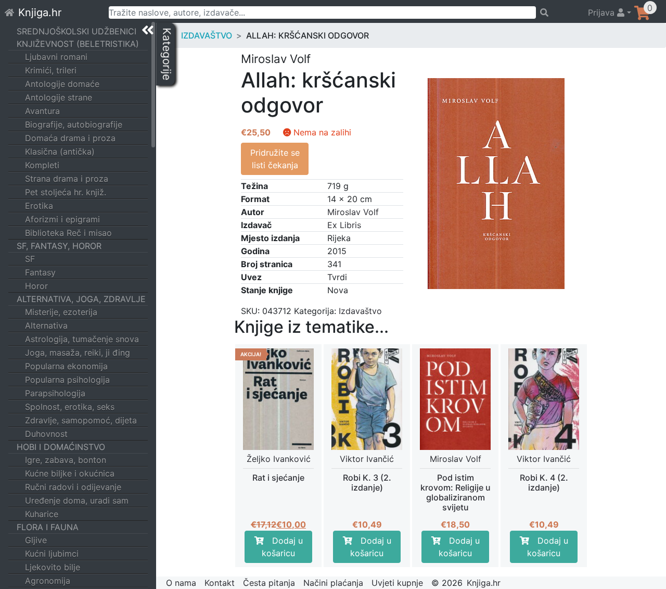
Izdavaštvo (206, 35)
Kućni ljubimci (52, 553)
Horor (36, 286)
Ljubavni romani (56, 57)
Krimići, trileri (50, 70)
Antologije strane (58, 97)
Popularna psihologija (67, 379)
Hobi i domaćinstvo (61, 447)
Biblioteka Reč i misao (68, 233)
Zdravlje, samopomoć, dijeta (81, 420)
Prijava (602, 12)
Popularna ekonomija (66, 366)
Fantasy (40, 272)
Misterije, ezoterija (61, 312)
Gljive (36, 540)
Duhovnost (46, 434)
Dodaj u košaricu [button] (282, 546)
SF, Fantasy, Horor (59, 246)
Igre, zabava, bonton (65, 460)
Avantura (42, 111)
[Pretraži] (557, 12)
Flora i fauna (48, 527)
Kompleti (42, 165)
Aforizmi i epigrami (62, 219)
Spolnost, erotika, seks (69, 407)
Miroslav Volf (353, 212)
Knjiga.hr (39, 12)
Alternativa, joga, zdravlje (81, 299)
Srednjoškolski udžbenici (76, 31)
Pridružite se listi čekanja (275, 158)
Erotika (39, 205)
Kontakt (219, 583)
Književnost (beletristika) (78, 44)
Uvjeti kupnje (397, 583)
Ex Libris (344, 225)
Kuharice (41, 514)
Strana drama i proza (66, 178)
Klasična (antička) (60, 151)
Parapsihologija (55, 393)
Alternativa (46, 325)
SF (30, 259)
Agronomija (47, 580)
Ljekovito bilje (52, 567)
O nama (181, 583)
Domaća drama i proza (70, 138)
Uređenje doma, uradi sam (77, 500)
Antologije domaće (62, 84)
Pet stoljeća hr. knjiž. (65, 192)
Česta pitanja (269, 583)
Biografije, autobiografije (73, 124)
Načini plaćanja (333, 583)
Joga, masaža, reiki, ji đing (77, 352)
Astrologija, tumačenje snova (82, 339)
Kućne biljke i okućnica (69, 473)
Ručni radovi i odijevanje (73, 487)
